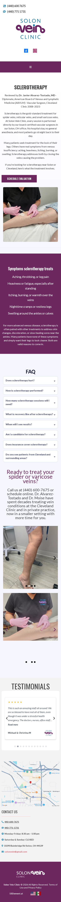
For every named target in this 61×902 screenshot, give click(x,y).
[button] (30, 67)
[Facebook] (26, 50)
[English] (33, 893)
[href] (30, 783)
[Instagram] (34, 50)
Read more (13, 716)
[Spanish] (38, 893)
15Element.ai (16, 893)
